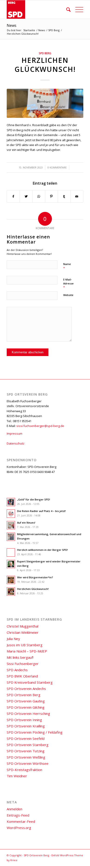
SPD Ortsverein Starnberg (27, 744)
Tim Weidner (17, 776)
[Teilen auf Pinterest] (51, 196)
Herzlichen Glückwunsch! (45, 64)
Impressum (14, 433)
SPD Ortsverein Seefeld (26, 738)
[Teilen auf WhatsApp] (39, 196)
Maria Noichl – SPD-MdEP (27, 651)
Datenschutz (15, 443)
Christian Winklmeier (23, 632)
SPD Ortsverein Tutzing (26, 751)
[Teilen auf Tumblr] (64, 196)
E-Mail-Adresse (68, 283)
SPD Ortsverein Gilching (26, 707)
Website (68, 295)
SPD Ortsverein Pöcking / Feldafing (35, 732)
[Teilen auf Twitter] (26, 196)
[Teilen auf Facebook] (13, 196)
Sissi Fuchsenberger (23, 663)
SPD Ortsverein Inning (24, 719)
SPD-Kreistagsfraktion (24, 769)
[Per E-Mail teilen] (77, 196)
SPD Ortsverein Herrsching (28, 713)
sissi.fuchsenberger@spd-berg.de (40, 426)
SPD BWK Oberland (22, 676)
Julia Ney (13, 638)
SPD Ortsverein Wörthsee (27, 763)
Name (67, 266)
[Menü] (77, 9)
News (11, 25)
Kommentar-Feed (21, 821)
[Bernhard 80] (45, 103)
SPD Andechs (17, 670)
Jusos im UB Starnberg (24, 645)
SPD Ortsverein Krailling (26, 726)
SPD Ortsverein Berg (23, 694)
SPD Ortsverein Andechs (26, 688)
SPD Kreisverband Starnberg (30, 682)
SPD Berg (45, 53)
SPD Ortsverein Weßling (26, 757)
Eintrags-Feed (18, 815)
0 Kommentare (57, 167)
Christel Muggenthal (22, 626)
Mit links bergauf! (20, 657)
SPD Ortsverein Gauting (26, 701)
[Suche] (66, 9)
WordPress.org (19, 827)
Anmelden (14, 809)
